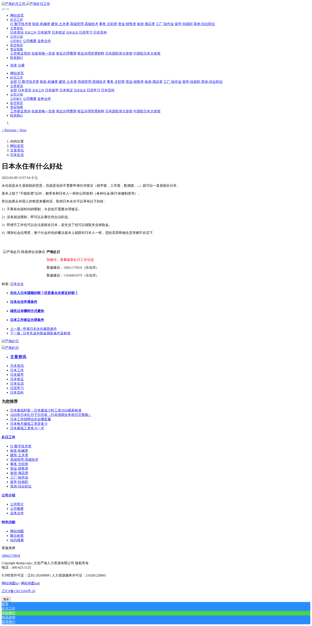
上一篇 (33, 329)
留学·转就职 (19, 482)
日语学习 (17, 388)
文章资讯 (17, 150)
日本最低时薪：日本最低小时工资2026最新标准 (46, 410)
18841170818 (11, 555)
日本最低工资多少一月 (27, 428)
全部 (13, 81)
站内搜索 (17, 540)
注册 (21, 65)
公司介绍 (8, 495)
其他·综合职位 (21, 486)
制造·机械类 (19, 450)
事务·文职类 (19, 464)
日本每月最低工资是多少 (29, 423)
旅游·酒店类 (19, 473)
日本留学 (17, 374)
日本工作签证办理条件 (27, 320)
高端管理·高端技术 (24, 459)
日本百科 (17, 392)
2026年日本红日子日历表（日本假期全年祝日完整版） (51, 415)
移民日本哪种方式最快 (27, 311)
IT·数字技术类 (20, 446)
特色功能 (8, 522)
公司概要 (17, 508)
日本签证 (17, 379)
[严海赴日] (10, 341)
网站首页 (17, 15)
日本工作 (17, 370)
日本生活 (17, 155)
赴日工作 (8, 437)
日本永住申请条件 (23, 302)
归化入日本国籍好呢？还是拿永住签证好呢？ (44, 293)
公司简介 (17, 504)
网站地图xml (30, 583)
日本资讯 (17, 365)
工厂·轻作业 (19, 477)
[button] (16, 19)
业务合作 (17, 513)
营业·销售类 (19, 468)
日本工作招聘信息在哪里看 (30, 419)
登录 (13, 65)
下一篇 (40, 333)
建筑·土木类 (19, 455)
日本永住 (17, 284)
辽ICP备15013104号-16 (18, 591)
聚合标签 (17, 535)
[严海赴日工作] (156, 4)
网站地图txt (10, 583)
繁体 (6, 599)
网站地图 (17, 531)
